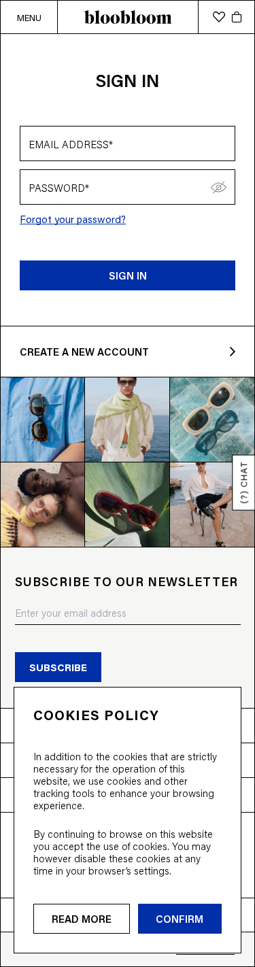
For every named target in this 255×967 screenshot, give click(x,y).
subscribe (58, 666)
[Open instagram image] (42, 419)
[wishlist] (218, 17)
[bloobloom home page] (127, 17)
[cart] (236, 17)
